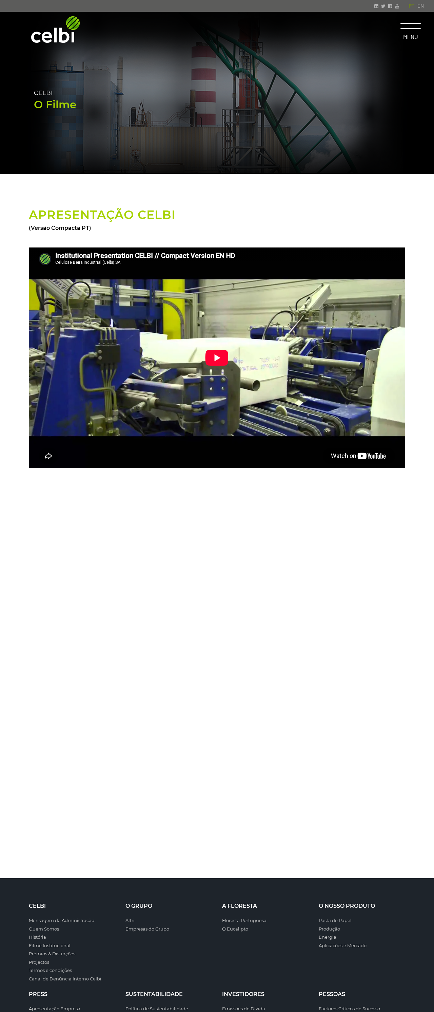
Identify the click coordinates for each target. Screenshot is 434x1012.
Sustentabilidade (154, 994)
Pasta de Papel (335, 920)
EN (420, 6)
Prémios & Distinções (52, 953)
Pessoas (332, 994)
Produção (329, 929)
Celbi (37, 906)
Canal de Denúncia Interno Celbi (65, 978)
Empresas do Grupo (147, 929)
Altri (130, 920)
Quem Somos (44, 929)
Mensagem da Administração (61, 920)
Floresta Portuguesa (244, 920)
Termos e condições (50, 970)
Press (38, 994)
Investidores (243, 994)
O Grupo (138, 906)
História (37, 937)
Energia (327, 937)
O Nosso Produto (347, 906)
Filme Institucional (50, 945)
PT (412, 6)
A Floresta (239, 906)
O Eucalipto (235, 929)
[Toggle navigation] (410, 26)
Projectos (39, 962)
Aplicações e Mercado (343, 945)
